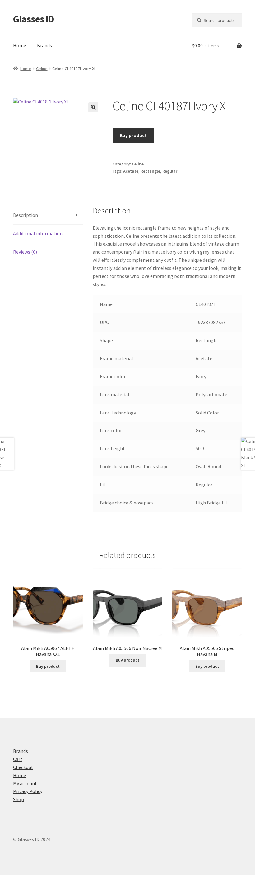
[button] (93, 107)
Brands (44, 45)
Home (19, 45)
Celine (42, 68)
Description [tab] (25, 215)
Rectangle (150, 171)
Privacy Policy (27, 791)
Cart (17, 759)
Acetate (130, 171)
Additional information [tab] (38, 233)
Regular (169, 171)
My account (25, 783)
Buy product (133, 135)
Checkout (23, 767)
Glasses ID (33, 19)
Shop (18, 799)
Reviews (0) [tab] (25, 252)
